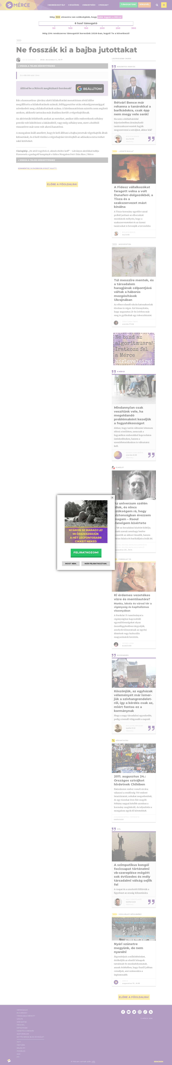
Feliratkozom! (86, 552)
